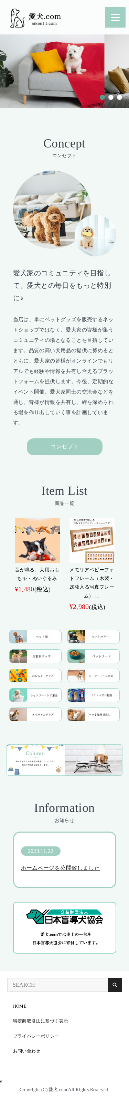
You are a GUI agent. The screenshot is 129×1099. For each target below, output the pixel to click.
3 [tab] (119, 97)
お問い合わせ (27, 1051)
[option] (37, 556)
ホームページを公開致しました (60, 868)
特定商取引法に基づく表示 (40, 1021)
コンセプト (65, 446)
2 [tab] (111, 97)
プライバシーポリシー (36, 1036)
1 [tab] (102, 97)
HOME (20, 1006)
